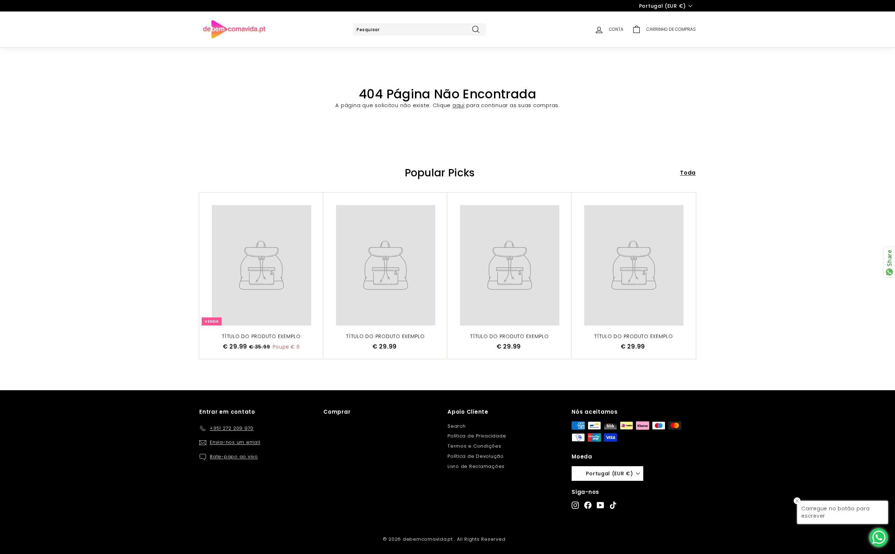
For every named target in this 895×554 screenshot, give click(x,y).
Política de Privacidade (477, 436)
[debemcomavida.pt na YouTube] (600, 505)
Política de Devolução (476, 456)
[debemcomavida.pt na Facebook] (588, 505)
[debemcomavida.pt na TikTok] (613, 505)
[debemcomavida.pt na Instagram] (575, 505)
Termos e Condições (474, 446)
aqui (458, 105)
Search (457, 426)
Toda (688, 172)
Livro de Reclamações (476, 466)
